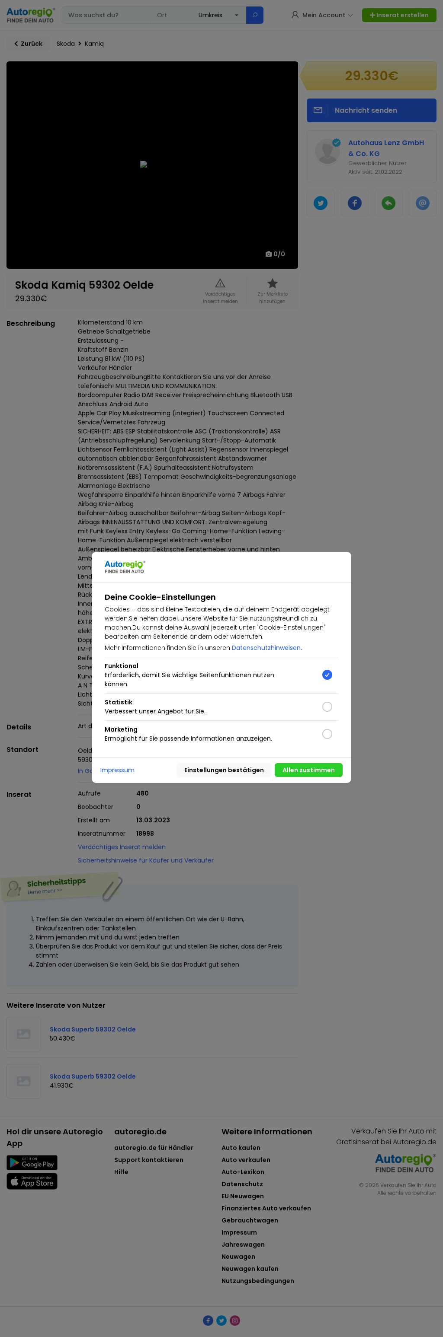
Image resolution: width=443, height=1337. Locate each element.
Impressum (117, 770)
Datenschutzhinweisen (266, 647)
